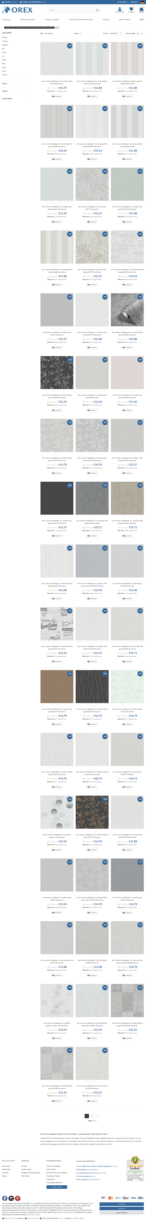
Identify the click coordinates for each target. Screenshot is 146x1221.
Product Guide (26, 1169)
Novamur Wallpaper (47, 27)
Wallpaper (6, 19)
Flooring (106, 19)
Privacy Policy (51, 1169)
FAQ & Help (25, 1176)
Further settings (78, 1218)
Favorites (5, 1173)
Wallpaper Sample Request (30, 1173)
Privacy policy (35, 1215)
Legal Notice (50, 1179)
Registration (6, 1169)
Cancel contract (56, 1187)
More (142, 19)
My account (122, 2)
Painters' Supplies (52, 19)
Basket (4, 1176)
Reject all (122, 1208)
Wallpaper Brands (31, 27)
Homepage (9, 27)
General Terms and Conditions (56, 1173)
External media (33, 1218)
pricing (34, 2)
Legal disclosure (68, 1212)
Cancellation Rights (53, 1176)
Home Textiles (124, 19)
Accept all (121, 1204)
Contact (134, 2)
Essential (9, 1218)
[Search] (97, 10)
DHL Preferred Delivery (51, 1218)
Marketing (19, 1218)
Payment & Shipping (53, 1166)
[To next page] (97, 1116)
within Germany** (89, 1180)
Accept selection (121, 1213)
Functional (67, 1218)
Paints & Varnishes (27, 19)
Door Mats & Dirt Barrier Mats (81, 19)
